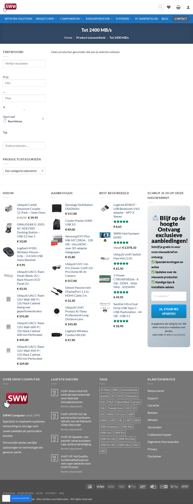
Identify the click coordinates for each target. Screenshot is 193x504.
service (136, 402)
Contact (51, 493)
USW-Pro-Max (127, 438)
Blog (165, 18)
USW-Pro (119, 432)
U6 (127, 408)
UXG (103, 451)
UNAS (103, 420)
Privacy (152, 449)
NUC (111, 402)
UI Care (120, 414)
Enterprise (132, 396)
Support (153, 398)
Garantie (153, 405)
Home (68, 37)
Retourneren (156, 390)
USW (136, 420)
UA (102, 414)
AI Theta (105, 389)
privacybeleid (178, 334)
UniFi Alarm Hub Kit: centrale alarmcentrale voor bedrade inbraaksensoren (75, 396)
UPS (112, 420)
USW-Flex (127, 426)
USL (120, 420)
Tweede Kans (115, 408)
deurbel (104, 396)
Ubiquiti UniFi (45, 18)
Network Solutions (18, 18)
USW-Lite (105, 432)
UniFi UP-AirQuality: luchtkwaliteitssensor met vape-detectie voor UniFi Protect (76, 461)
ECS (120, 396)
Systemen (122, 18)
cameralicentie (129, 389)
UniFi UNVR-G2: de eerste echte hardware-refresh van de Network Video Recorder (76, 419)
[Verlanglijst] (169, 7)
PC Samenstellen (146, 18)
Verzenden (155, 427)
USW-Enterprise (109, 426)
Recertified (123, 402)
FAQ (61, 493)
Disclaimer (154, 456)
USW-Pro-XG (107, 444)
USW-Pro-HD (107, 438)
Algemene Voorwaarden (163, 441)
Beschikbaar (15, 121)
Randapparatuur (98, 18)
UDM (110, 414)
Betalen (153, 412)
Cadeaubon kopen (159, 434)
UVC (136, 444)
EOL (102, 402)
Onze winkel (25, 493)
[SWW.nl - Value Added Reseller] (21, 7)
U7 (134, 408)
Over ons (9, 493)
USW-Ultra (124, 444)
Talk (102, 408)
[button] (161, 7)
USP (128, 420)
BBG (115, 389)
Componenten (70, 18)
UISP (130, 414)
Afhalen (153, 420)
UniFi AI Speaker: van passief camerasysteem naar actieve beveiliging (76, 440)
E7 (113, 396)
